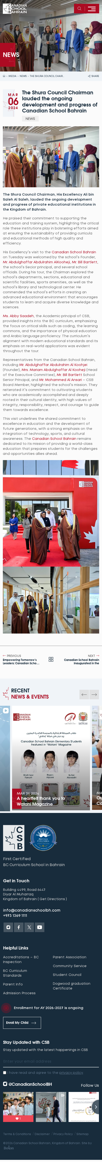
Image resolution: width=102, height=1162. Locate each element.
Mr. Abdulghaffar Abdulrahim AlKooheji (36, 262)
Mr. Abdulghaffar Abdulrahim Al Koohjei (53, 364)
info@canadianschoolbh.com (31, 910)
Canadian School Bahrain (74, 252)
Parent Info (13, 984)
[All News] (51, 659)
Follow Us (90, 1085)
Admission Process (19, 993)
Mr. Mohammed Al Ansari (60, 379)
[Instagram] (8, 927)
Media (12, 76)
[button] (84, 694)
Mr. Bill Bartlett (84, 262)
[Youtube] (39, 927)
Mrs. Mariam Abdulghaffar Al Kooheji (53, 369)
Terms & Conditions (17, 1134)
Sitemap (82, 1134)
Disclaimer (42, 1134)
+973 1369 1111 (15, 916)
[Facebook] (18, 927)
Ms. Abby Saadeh (18, 316)
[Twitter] (29, 927)
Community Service (70, 966)
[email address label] (51, 1061)
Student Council (67, 975)
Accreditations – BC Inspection (21, 959)
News (23, 76)
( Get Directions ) (52, 899)
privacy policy (71, 1072)
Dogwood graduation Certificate (71, 985)
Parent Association (69, 957)
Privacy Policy (63, 1134)
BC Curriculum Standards (15, 973)
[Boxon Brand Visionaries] (8, 1148)
